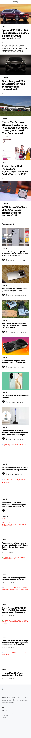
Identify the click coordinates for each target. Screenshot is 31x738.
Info (3, 707)
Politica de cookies (7, 710)
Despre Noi (5, 715)
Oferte (4, 539)
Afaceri (4, 162)
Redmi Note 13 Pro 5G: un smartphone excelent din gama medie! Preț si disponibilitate (14, 504)
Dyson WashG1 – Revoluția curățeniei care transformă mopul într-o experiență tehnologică (15, 432)
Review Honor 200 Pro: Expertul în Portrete (15, 396)
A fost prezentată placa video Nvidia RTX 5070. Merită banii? (14, 361)
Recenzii (5, 248)
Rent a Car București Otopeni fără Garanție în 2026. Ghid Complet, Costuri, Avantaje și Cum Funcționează (15, 128)
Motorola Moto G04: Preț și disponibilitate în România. (12, 674)
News (4, 26)
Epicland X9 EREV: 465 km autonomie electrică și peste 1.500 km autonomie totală (15, 34)
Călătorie (5, 118)
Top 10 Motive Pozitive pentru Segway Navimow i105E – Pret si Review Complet (14, 326)
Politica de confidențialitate (9, 713)
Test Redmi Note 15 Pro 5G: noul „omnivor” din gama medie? (14, 290)
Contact (4, 717)
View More (4, 519)
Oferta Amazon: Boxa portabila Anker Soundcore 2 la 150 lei (14, 578)
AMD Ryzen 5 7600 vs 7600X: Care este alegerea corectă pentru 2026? (14, 211)
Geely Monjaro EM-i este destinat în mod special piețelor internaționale (13, 85)
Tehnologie (5, 77)
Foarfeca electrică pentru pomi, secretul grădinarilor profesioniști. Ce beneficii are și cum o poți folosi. (15, 546)
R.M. (4, 42)
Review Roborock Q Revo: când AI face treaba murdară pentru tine (15, 468)
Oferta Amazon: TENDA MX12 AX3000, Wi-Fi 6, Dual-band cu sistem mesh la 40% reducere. (14, 610)
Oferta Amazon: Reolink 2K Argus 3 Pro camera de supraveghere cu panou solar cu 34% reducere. (15, 642)
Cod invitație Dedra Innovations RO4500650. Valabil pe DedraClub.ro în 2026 (15, 170)
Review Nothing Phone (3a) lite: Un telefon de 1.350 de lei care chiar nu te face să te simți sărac (15, 254)
